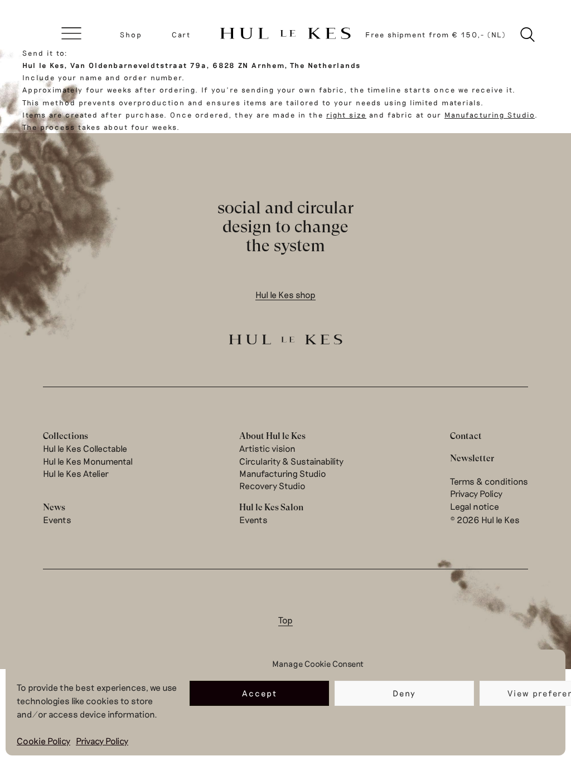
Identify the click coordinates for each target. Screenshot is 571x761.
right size (346, 114)
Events (57, 519)
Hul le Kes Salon (271, 507)
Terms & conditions (489, 481)
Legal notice (474, 506)
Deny (404, 693)
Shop (131, 34)
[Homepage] (285, 34)
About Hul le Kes (272, 436)
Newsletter (472, 458)
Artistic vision (267, 448)
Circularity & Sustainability (291, 461)
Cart (181, 34)
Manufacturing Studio (489, 114)
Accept (259, 693)
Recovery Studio (272, 485)
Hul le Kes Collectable (85, 448)
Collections (65, 436)
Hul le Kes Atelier (76, 473)
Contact (466, 436)
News (54, 507)
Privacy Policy (102, 740)
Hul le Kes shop (285, 294)
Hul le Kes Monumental (88, 461)
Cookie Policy (43, 740)
